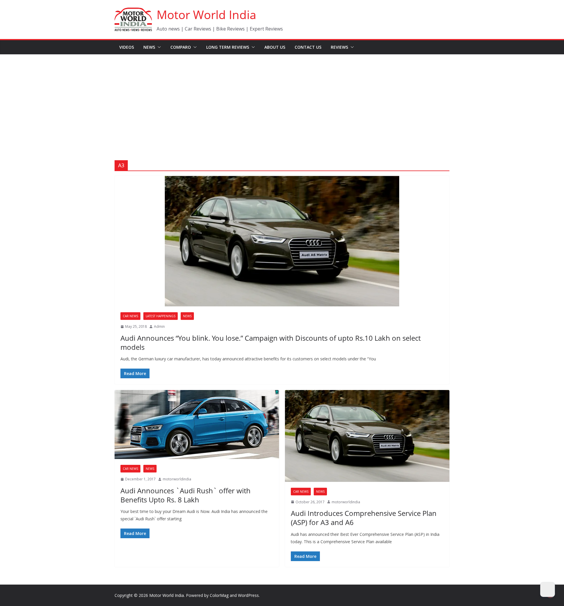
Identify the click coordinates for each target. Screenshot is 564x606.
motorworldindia (177, 479)
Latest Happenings (160, 316)
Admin (159, 326)
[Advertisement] (282, 99)
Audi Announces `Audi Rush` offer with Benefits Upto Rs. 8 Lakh (185, 495)
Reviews (339, 47)
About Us (274, 47)
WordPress (248, 595)
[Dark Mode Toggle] (547, 589)
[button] (158, 47)
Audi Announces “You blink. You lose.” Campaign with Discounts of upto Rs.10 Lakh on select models (270, 342)
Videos (126, 47)
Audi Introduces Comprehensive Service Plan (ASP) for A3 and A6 (364, 517)
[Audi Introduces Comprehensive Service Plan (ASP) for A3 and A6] (367, 436)
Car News (130, 316)
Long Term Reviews (227, 47)
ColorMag (219, 595)
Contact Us (308, 47)
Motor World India (206, 14)
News (149, 47)
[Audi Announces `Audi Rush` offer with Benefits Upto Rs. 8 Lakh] (197, 424)
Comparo (180, 47)
